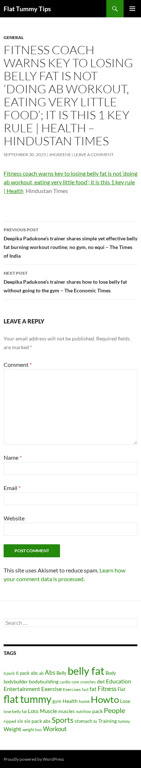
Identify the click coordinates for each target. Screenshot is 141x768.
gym (56, 701)
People (114, 710)
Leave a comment (94, 154)
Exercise (51, 688)
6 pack (9, 673)
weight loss (32, 729)
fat (93, 689)
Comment (18, 364)
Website (14, 518)
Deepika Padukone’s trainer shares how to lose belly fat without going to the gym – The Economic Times (65, 281)
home (84, 701)
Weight (12, 729)
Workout (55, 729)
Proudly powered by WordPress (34, 759)
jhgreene (60, 154)
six (20, 721)
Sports (62, 720)
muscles (66, 711)
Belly (61, 673)
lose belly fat (15, 711)
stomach (83, 721)
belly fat (86, 670)
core (75, 681)
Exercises (72, 689)
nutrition (83, 711)
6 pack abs (27, 673)
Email (12, 487)
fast (85, 689)
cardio (65, 681)
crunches (88, 681)
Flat (121, 689)
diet (101, 682)
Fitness (107, 688)
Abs (50, 672)
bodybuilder (16, 682)
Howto (105, 699)
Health (70, 701)
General (14, 37)
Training (107, 721)
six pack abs (37, 721)
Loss (33, 711)
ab (41, 673)
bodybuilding (44, 681)
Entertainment (22, 688)
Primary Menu (132, 8)
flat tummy (27, 699)
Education (118, 681)
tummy (124, 721)
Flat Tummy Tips (27, 9)
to (95, 721)
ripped (10, 721)
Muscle (48, 711)
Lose (125, 701)
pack (97, 711)
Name (13, 457)
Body (111, 673)
